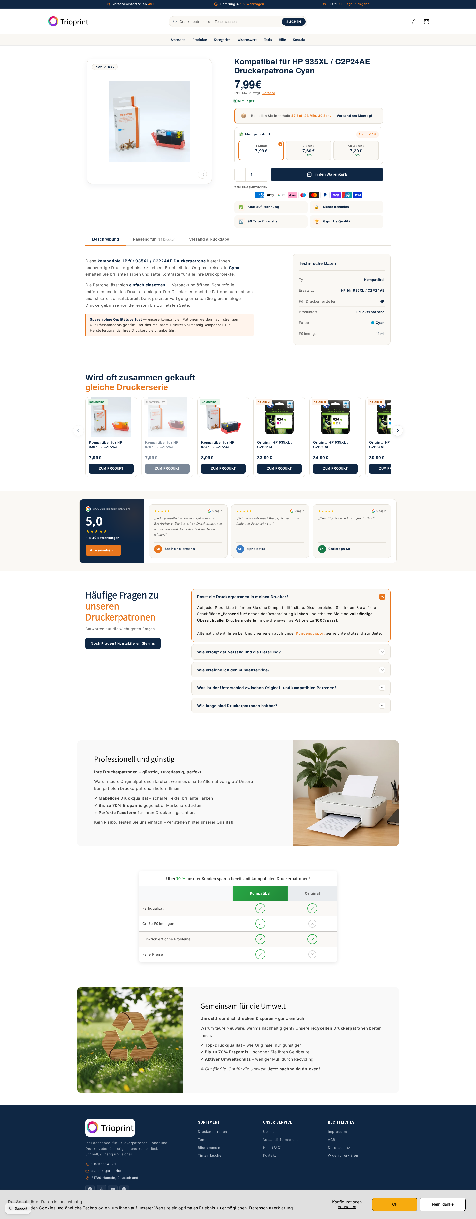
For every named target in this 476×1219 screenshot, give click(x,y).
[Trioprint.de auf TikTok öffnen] (101, 1189)
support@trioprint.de (109, 1171)
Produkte (199, 39)
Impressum (337, 1132)
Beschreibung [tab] (105, 239)
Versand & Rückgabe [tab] (209, 239)
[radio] (261, 150)
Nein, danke (443, 1204)
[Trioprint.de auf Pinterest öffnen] (124, 1189)
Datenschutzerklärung (271, 1207)
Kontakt (299, 39)
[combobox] (229, 21)
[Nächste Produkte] (397, 430)
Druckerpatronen (212, 1132)
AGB (331, 1140)
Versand (268, 93)
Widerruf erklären (343, 1155)
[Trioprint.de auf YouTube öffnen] (113, 1189)
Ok (394, 1204)
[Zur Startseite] (129, 1128)
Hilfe (282, 39)
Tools (268, 39)
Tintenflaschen (211, 1155)
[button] (426, 21)
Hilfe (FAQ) (272, 1148)
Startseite (178, 39)
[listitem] (111, 437)
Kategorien (222, 39)
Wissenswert (247, 39)
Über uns (271, 1132)
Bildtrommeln (209, 1148)
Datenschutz (339, 1148)
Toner (203, 1140)
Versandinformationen (282, 1140)
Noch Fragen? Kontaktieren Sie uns (123, 643)
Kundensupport (310, 633)
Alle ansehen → (103, 550)
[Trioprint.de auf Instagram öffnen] (90, 1189)
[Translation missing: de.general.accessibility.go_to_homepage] (68, 21)
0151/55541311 (103, 1164)
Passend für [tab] (154, 239)
